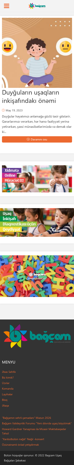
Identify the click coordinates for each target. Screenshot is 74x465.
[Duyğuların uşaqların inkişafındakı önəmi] (37, 53)
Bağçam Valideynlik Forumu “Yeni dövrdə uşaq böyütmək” (37, 423)
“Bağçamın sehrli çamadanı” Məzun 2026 (26, 418)
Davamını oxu (39, 139)
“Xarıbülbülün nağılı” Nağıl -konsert (23, 439)
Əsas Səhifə (9, 372)
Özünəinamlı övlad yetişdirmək (20, 444)
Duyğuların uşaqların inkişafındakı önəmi (30, 96)
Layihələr (7, 394)
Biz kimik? (8, 377)
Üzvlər (5, 383)
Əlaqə (5, 405)
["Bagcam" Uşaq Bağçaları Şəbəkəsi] (37, 5)
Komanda (7, 388)
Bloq (4, 400)
